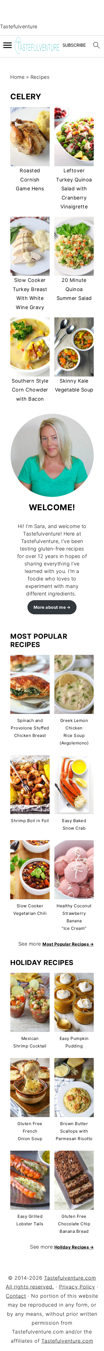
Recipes (40, 77)
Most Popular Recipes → (68, 944)
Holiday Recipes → (74, 1247)
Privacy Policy (77, 1287)
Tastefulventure (18, 26)
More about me (50, 607)
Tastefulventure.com (67, 1341)
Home (17, 77)
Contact (16, 1296)
